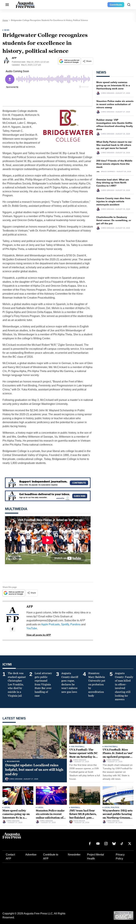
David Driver (79, 821)
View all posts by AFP (38, 635)
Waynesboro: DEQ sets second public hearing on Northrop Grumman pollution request (118, 816)
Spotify (65, 624)
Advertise (30, 854)
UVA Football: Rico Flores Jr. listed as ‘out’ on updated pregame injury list (118, 755)
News (6, 30)
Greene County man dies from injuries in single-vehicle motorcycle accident (113, 201)
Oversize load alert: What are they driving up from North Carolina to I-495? (112, 182)
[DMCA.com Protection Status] (123, 915)
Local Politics (111, 807)
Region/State (13, 761)
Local (7, 807)
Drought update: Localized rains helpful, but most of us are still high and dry (34, 769)
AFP (29, 607)
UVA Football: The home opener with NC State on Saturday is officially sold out (83, 755)
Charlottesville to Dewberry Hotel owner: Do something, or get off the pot (113, 220)
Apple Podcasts (50, 624)
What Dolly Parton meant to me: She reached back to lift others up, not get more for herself (114, 145)
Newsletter (74, 854)
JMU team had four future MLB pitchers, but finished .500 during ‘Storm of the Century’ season (83, 818)
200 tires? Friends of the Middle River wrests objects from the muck (114, 163)
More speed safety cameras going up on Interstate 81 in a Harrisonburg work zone (113, 85)
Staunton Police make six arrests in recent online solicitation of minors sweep (115, 104)
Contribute (116, 4)
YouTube (31, 628)
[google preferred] (69, 61)
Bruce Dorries (108, 171)
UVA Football (78, 746)
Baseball (75, 807)
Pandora (75, 624)
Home (5, 20)
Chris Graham (107, 93)
